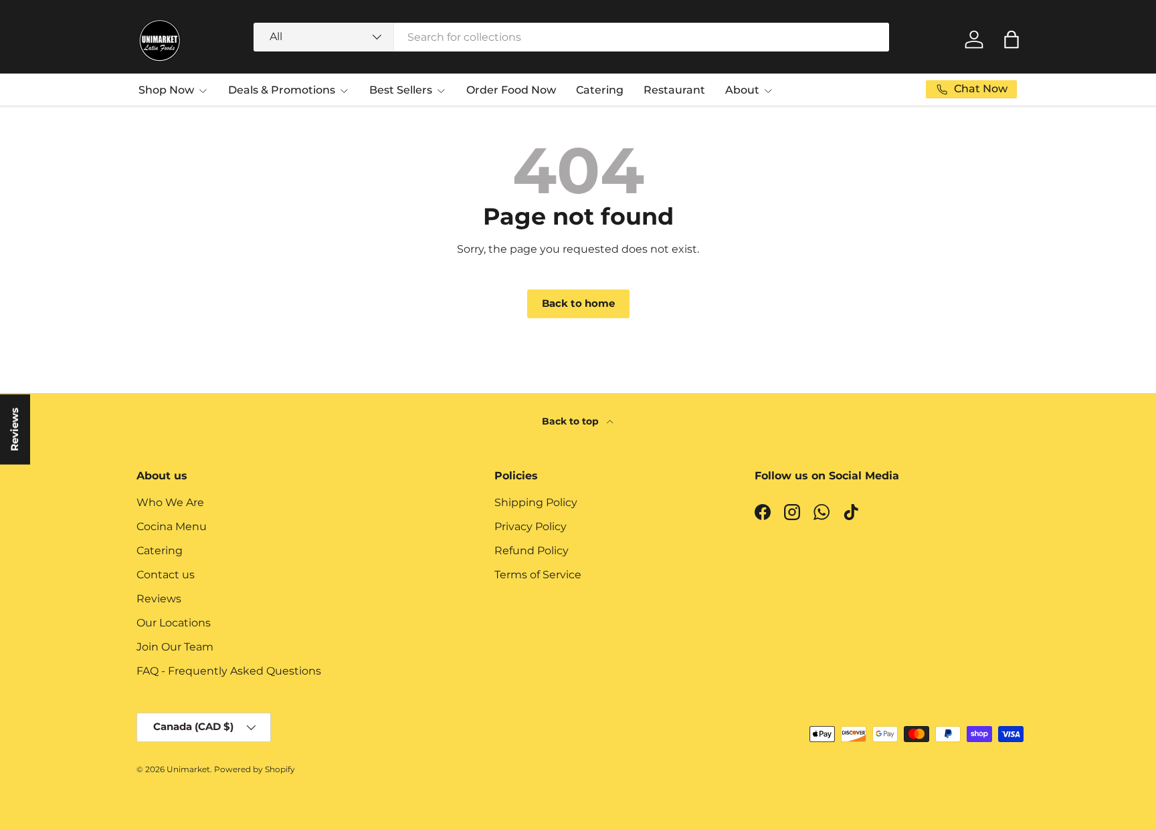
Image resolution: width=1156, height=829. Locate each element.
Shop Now (166, 90)
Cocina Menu (171, 526)
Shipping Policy (535, 502)
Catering (599, 90)
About (742, 90)
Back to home (578, 304)
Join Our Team (174, 646)
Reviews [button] (15, 429)
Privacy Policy (530, 526)
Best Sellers (400, 90)
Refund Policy (531, 550)
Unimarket (188, 769)
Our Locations (173, 622)
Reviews (158, 598)
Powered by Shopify (254, 769)
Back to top (571, 421)
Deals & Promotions (281, 90)
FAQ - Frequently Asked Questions (228, 671)
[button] (1011, 39)
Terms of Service (537, 574)
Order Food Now (511, 90)
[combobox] (571, 37)
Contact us (165, 574)
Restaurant (674, 90)
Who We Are (170, 502)
